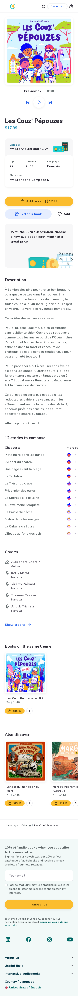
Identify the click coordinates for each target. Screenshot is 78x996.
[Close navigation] (5, 6)
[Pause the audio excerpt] (39, 102)
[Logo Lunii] (13, 6)
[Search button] (43, 6)
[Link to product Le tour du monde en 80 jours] (25, 761)
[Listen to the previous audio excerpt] (27, 102)
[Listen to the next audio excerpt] (50, 102)
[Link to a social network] (8, 939)
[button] (71, 6)
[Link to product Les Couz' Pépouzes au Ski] (25, 672)
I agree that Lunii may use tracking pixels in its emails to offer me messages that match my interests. (39, 889)
